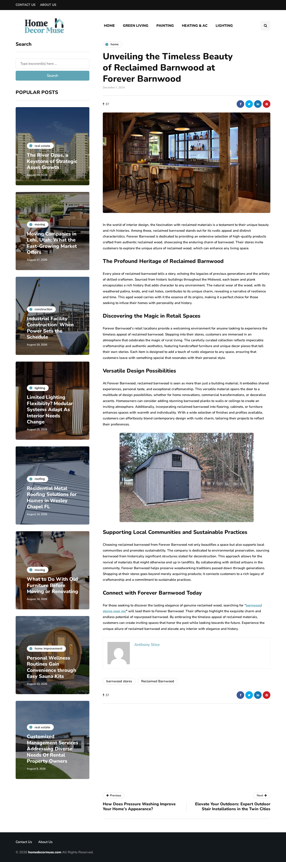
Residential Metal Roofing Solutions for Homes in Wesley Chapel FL (52, 497)
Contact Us (26, 5)
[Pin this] (266, 104)
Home (109, 25)
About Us (48, 5)
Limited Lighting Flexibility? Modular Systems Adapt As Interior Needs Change (50, 409)
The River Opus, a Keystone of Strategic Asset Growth (52, 161)
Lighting (224, 25)
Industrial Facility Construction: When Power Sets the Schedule (50, 328)
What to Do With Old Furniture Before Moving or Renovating (52, 585)
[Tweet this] (249, 104)
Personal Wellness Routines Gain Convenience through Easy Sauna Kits (51, 667)
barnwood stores (119, 681)
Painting (165, 25)
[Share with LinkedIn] (258, 104)
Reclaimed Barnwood (157, 681)
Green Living (135, 25)
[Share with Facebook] (240, 104)
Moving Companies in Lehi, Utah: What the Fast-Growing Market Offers (52, 243)
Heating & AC (195, 25)
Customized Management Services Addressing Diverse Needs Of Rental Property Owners (52, 748)
